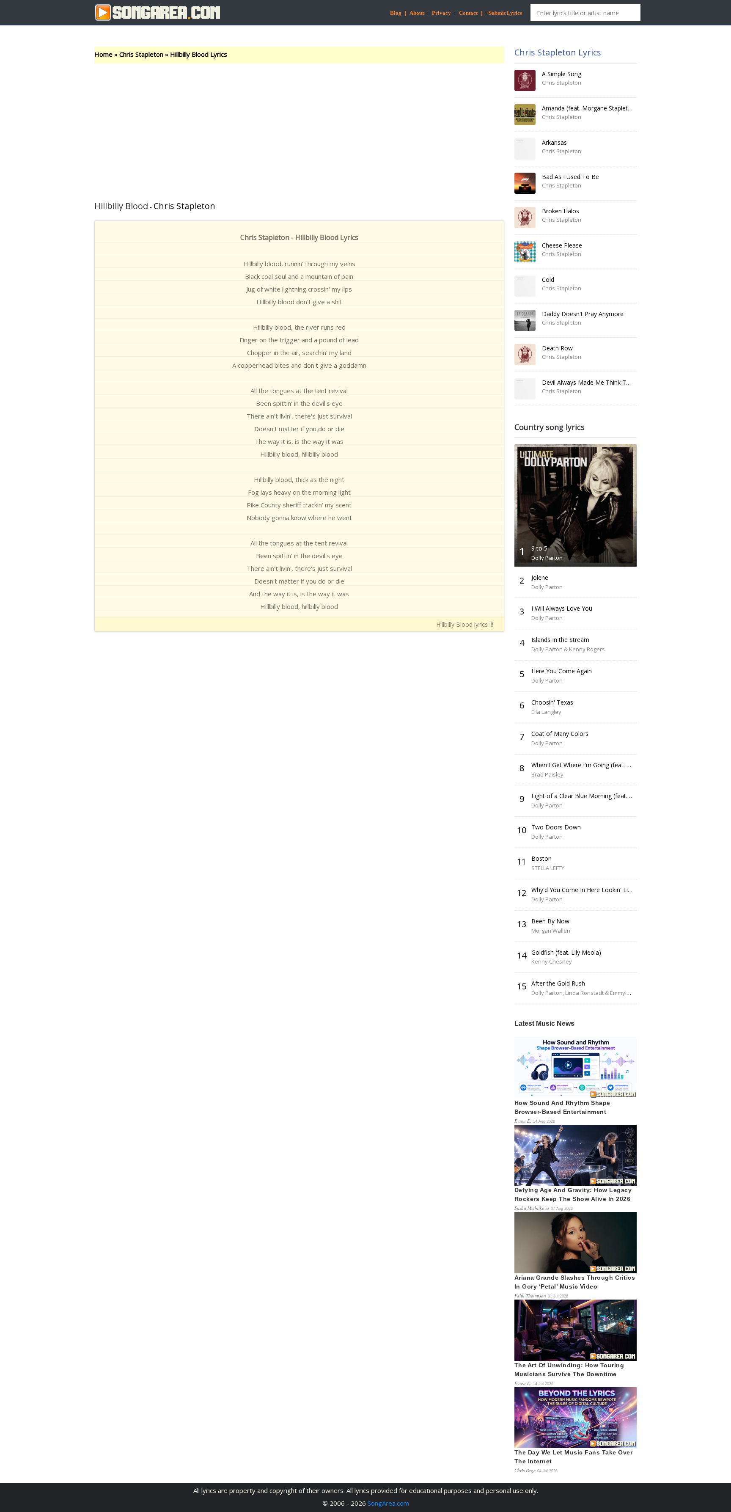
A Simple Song (561, 74)
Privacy (441, 13)
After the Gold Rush (558, 983)
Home (103, 54)
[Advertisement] (299, 127)
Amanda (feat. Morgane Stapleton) (589, 108)
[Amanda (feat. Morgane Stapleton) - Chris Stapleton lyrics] (525, 114)
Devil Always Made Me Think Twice (590, 382)
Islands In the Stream (560, 640)
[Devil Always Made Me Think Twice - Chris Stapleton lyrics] (525, 388)
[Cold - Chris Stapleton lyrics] (525, 286)
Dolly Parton (547, 558)
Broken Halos (560, 211)
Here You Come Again (561, 671)
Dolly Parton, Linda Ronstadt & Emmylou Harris (590, 993)
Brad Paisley (547, 774)
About (416, 13)
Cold (548, 279)
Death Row (557, 348)
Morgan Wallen (550, 930)
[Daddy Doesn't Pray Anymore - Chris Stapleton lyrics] (525, 320)
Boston (541, 858)
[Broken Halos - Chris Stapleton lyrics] (525, 217)
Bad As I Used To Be (570, 177)
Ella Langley (546, 712)
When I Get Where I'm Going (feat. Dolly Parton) (597, 765)
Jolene (539, 577)
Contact (468, 13)
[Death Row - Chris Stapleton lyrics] (525, 354)
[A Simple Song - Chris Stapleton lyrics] (525, 80)
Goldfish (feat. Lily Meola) (566, 952)
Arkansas (554, 142)
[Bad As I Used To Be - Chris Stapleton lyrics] (525, 183)
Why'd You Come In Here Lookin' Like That (590, 890)
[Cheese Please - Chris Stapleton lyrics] (525, 251)
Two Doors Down (556, 827)
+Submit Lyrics (504, 13)
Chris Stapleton (141, 54)
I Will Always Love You (561, 608)
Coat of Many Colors (559, 734)
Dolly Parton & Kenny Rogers (568, 649)
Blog (395, 13)
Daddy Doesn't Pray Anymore (583, 314)
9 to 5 (539, 548)
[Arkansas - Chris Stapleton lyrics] (525, 149)
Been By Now (550, 921)
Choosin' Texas (552, 702)
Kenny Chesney (551, 961)
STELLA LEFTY (547, 868)
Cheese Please (562, 245)
